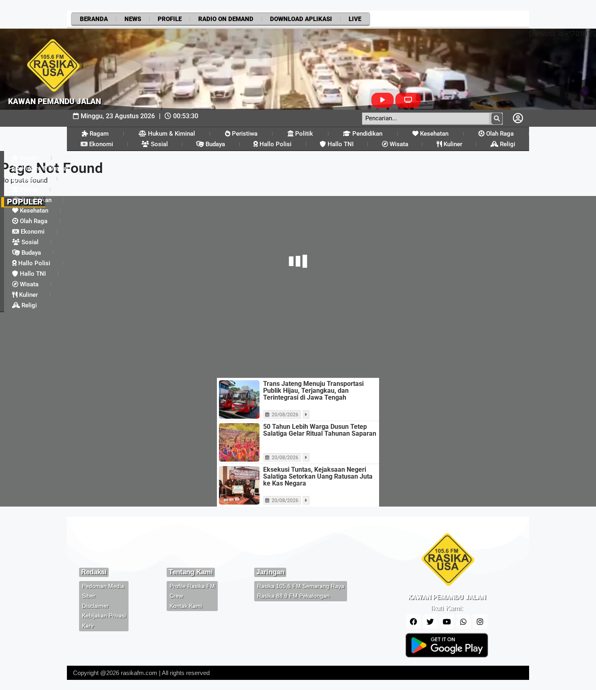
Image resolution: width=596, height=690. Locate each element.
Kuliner (452, 144)
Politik (303, 133)
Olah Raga (499, 133)
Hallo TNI (340, 144)
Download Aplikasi (301, 19)
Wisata (398, 144)
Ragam (98, 133)
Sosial (158, 144)
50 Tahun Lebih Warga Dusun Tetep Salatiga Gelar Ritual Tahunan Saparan (319, 430)
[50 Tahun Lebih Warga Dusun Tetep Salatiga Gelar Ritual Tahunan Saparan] (239, 442)
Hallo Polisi (275, 144)
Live (355, 19)
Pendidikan (366, 133)
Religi (506, 144)
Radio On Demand (225, 19)
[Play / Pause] (382, 100)
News (132, 19)
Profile (170, 19)
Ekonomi (100, 144)
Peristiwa (243, 133)
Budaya (214, 144)
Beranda (94, 19)
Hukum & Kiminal (170, 133)
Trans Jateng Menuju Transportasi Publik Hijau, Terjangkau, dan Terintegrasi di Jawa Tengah (313, 390)
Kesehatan (433, 133)
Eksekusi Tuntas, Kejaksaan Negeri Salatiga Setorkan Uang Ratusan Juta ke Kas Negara (318, 476)
